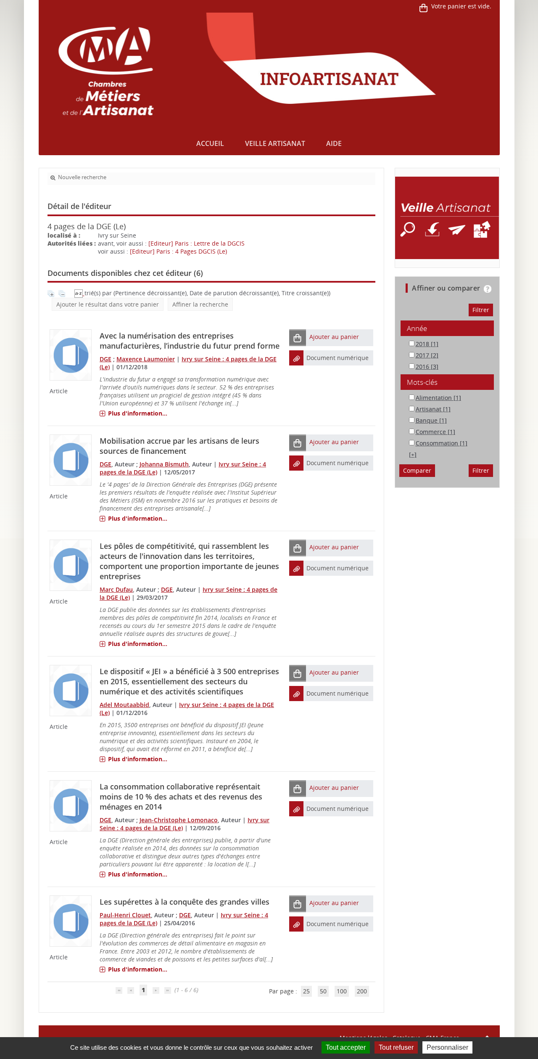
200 (362, 991)
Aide (334, 143)
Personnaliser (447, 1047)
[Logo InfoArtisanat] (447, 218)
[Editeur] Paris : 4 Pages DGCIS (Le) (178, 251)
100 (342, 991)
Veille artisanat (275, 143)
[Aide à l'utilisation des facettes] (487, 289)
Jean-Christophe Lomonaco (179, 820)
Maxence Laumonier (145, 359)
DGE (105, 359)
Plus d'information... (137, 413)
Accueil (210, 143)
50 (323, 991)
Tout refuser (396, 1047)
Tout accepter (346, 1047)
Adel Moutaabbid (124, 705)
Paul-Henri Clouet (125, 915)
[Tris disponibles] (79, 293)
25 (306, 991)
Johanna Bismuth (164, 464)
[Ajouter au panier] (297, 337)
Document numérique (337, 358)
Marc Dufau (116, 589)
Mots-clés (422, 382)
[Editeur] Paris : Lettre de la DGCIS (196, 243)
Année (417, 328)
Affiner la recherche (200, 304)
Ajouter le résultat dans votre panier (107, 304)
